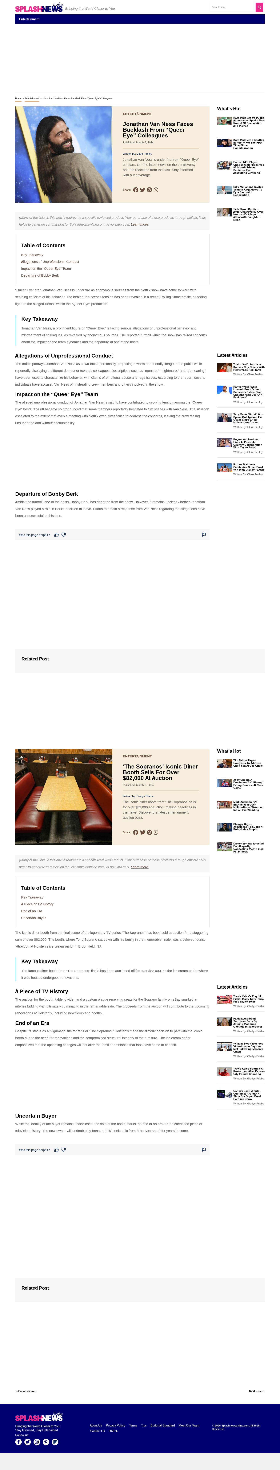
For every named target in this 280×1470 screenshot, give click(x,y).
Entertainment (32, 98)
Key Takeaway (32, 255)
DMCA (113, 1431)
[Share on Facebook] (135, 190)
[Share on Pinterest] (149, 190)
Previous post (27, 1391)
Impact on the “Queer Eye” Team (46, 268)
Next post (255, 1391)
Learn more (139, 224)
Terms (133, 1425)
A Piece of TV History (37, 904)
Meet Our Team (189, 1425)
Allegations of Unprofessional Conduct (50, 262)
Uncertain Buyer (33, 918)
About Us (96, 1425)
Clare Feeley (144, 153)
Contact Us (97, 1431)
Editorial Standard (162, 1425)
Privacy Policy (115, 1425)
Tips (144, 1425)
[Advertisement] (140, 1461)
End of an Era (31, 911)
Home (18, 98)
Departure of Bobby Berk (40, 275)
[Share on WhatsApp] (156, 190)
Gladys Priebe (145, 796)
